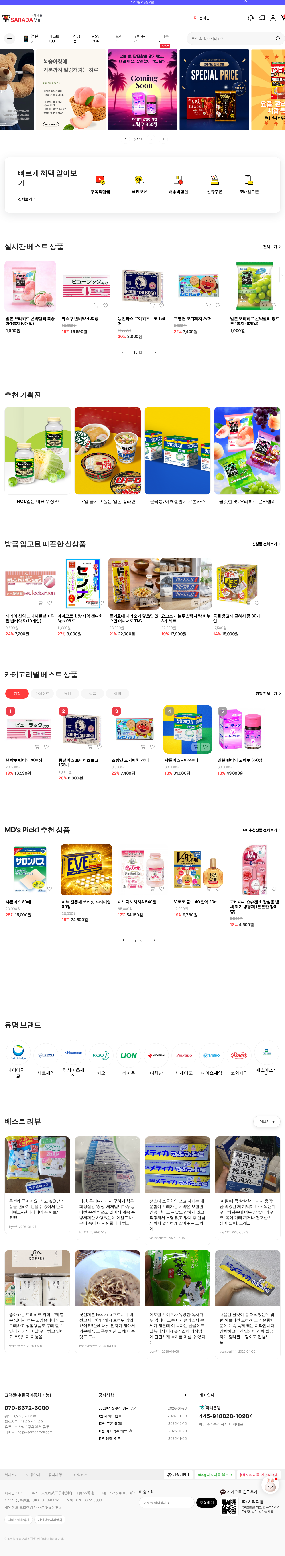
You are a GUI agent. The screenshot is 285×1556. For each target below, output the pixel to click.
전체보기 (25, 199)
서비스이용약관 (18, 1520)
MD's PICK (95, 38)
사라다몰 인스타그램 (262, 1474)
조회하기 (207, 1502)
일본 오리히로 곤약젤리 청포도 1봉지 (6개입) (254, 321)
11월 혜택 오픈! (109, 1438)
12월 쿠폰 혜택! (110, 1423)
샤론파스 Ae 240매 (181, 760)
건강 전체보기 (266, 693)
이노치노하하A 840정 (137, 901)
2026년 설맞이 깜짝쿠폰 (117, 1408)
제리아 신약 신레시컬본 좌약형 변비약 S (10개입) (30, 618)
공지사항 (55, 1474)
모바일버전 (79, 1474)
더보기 (267, 1121)
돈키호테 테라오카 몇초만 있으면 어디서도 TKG (134, 618)
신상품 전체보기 (264, 544)
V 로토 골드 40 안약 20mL (197, 901)
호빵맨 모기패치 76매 (193, 318)
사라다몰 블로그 (219, 1474)
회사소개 (11, 1474)
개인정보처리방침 (50, 1520)
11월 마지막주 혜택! (113, 1431)
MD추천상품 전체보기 (260, 830)
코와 (203, 18)
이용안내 (33, 1474)
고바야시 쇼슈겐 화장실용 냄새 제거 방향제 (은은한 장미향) (254, 906)
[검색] (278, 38)
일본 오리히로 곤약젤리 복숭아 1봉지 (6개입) (30, 321)
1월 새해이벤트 (110, 1416)
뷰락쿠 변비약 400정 (80, 318)
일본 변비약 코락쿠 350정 (240, 760)
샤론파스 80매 (18, 901)
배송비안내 (181, 1474)
